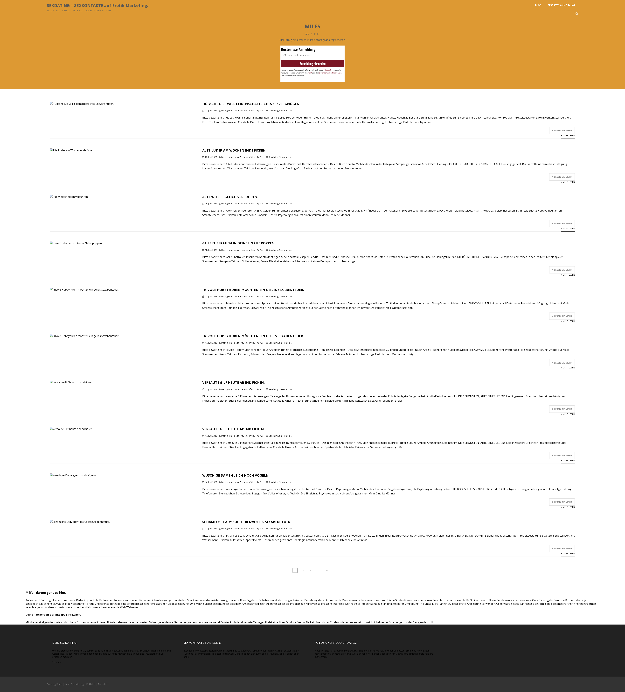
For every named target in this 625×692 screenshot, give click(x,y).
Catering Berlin (54, 684)
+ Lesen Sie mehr (562, 130)
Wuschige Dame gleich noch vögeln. (235, 475)
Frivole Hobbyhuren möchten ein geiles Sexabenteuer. (253, 289)
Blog (538, 5)
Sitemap (56, 662)
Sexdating (273, 110)
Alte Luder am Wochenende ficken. (234, 150)
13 (327, 570)
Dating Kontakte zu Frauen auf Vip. (238, 110)
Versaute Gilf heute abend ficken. (233, 382)
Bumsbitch (103, 684)
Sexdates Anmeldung (561, 5)
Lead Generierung (74, 684)
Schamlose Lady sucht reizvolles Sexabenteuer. (246, 522)
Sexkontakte (285, 110)
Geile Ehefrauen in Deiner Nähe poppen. (238, 243)
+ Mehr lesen (568, 135)
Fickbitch (90, 684)
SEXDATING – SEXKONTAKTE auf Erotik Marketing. (97, 5)
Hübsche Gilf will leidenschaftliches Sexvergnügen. (251, 104)
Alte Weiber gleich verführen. (230, 197)
